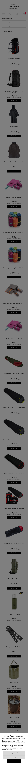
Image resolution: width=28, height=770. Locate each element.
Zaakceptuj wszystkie (14, 761)
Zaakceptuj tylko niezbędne (14, 753)
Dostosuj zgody (14, 757)
